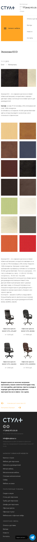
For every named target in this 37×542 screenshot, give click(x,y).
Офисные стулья (8, 512)
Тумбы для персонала (10, 501)
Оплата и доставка (9, 525)
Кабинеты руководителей (12, 465)
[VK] (8, 426)
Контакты (30, 38)
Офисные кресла (8, 508)
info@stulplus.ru (9, 438)
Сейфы (5, 480)
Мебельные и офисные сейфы (13, 515)
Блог (2, 65)
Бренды (29, 25)
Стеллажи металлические (11, 476)
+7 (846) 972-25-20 (10, 430)
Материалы (12, 65)
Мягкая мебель (8, 469)
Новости (29, 31)
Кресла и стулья (8, 458)
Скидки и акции (8, 493)
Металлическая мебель (11, 472)
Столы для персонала (10, 497)
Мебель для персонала (11, 461)
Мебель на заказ (9, 483)
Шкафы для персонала (11, 504)
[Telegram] (32, 537)
